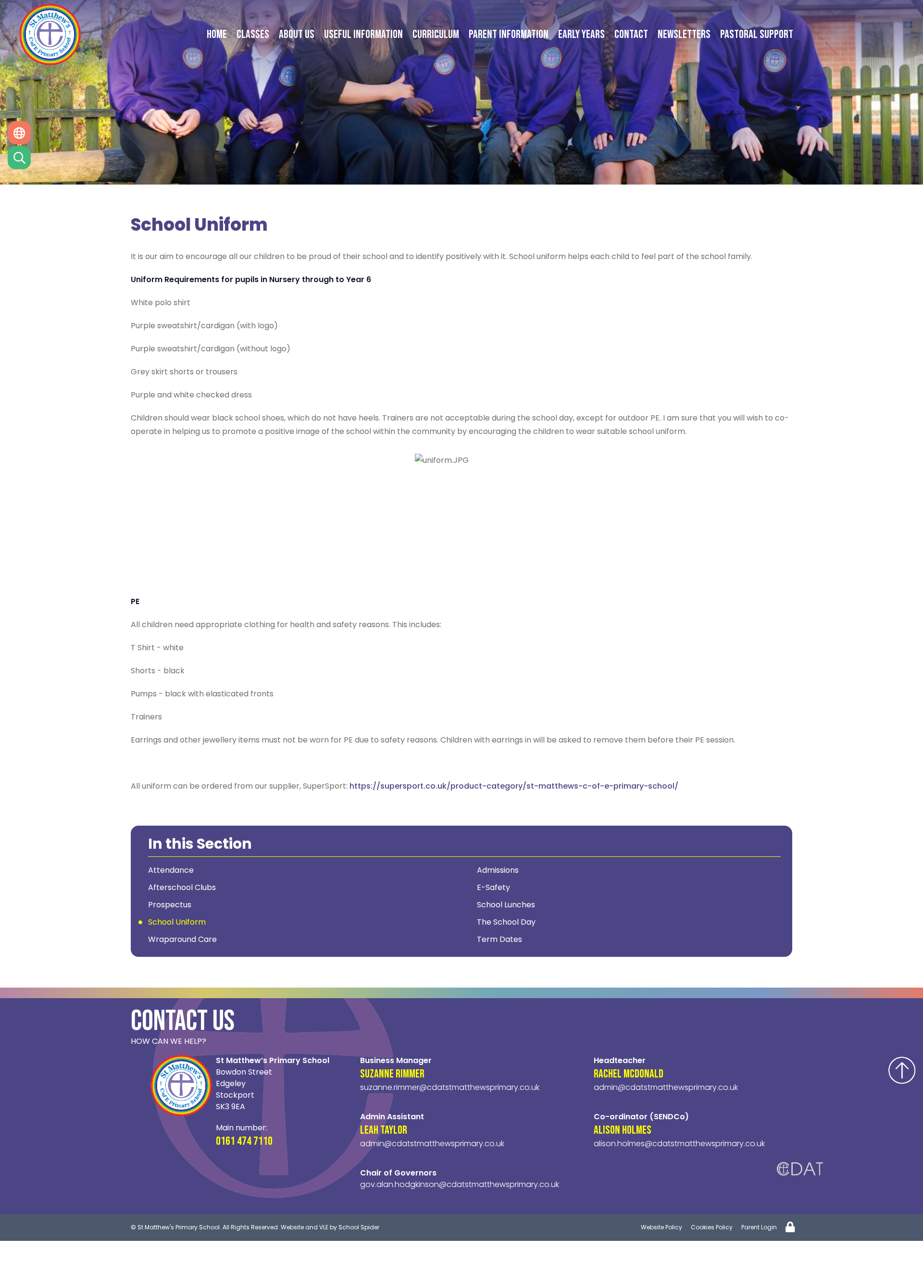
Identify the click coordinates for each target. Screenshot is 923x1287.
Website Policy (661, 1227)
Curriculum (435, 34)
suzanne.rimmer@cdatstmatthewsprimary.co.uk (449, 1087)
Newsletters (684, 34)
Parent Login (759, 1227)
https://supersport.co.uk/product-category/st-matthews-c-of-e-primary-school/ (513, 786)
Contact (631, 34)
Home (217, 34)
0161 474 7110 (244, 1141)
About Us (296, 34)
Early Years (581, 34)
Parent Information (509, 34)
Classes (253, 34)
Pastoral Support (756, 34)
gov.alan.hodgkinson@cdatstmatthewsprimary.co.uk (459, 1184)
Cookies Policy (712, 1227)
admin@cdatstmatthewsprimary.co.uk (432, 1143)
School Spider (358, 1227)
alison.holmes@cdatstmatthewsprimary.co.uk (679, 1143)
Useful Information (363, 34)
